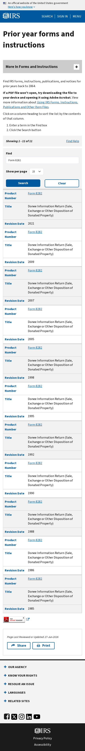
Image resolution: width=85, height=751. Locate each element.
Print (46, 645)
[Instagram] (22, 715)
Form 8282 (35, 193)
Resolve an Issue (21, 684)
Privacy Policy (42, 738)
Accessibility (42, 745)
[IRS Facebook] (7, 715)
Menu (77, 16)
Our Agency (17, 667)
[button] (62, 16)
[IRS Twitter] (14, 715)
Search (47, 16)
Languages (17, 692)
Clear (62, 183)
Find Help (72, 141)
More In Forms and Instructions (32, 66)
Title (8, 206)
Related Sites (19, 701)
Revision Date (14, 224)
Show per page (16, 171)
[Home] (11, 15)
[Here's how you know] (42, 5)
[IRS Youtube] (36, 715)
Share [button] (21, 645)
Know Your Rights (22, 675)
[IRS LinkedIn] (29, 715)
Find (9, 153)
